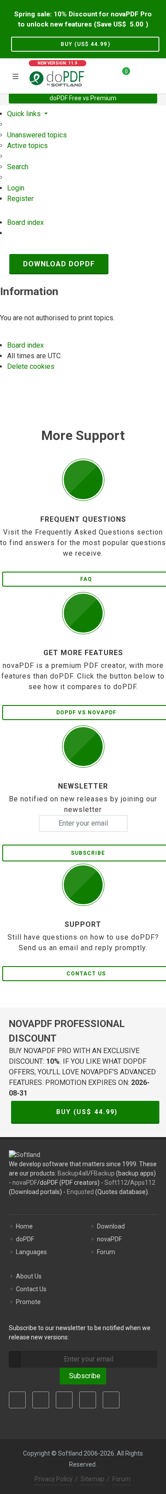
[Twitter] (40, 1400)
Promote (28, 1301)
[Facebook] (17, 1400)
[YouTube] (87, 1400)
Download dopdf (59, 264)
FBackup (103, 1173)
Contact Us (31, 1289)
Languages (31, 1251)
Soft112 (115, 1182)
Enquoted (80, 1191)
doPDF (25, 1239)
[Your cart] (121, 75)
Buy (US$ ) (85, 44)
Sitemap (92, 1479)
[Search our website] (156, 75)
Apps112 (142, 1182)
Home (24, 1226)
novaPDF (24, 1182)
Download (111, 1226)
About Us (29, 1276)
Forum (106, 1251)
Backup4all (73, 1173)
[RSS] (111, 1400)
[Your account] (140, 75)
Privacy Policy (54, 1479)
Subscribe (83, 1376)
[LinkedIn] (64, 1400)
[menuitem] (37, 135)
